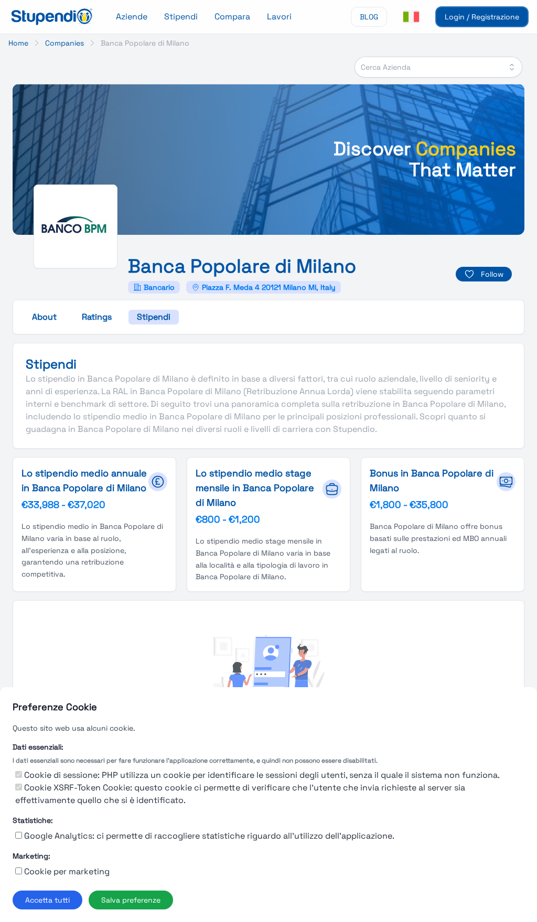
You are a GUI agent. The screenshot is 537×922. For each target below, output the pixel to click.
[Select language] (411, 16)
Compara (232, 16)
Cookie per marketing (67, 871)
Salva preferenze (130, 900)
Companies (64, 43)
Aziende (131, 16)
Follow (492, 274)
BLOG (369, 16)
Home (18, 43)
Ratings (97, 316)
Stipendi (181, 16)
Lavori (279, 16)
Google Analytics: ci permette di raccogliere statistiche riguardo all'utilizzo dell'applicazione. (209, 835)
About (44, 316)
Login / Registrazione (482, 16)
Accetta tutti (47, 900)
